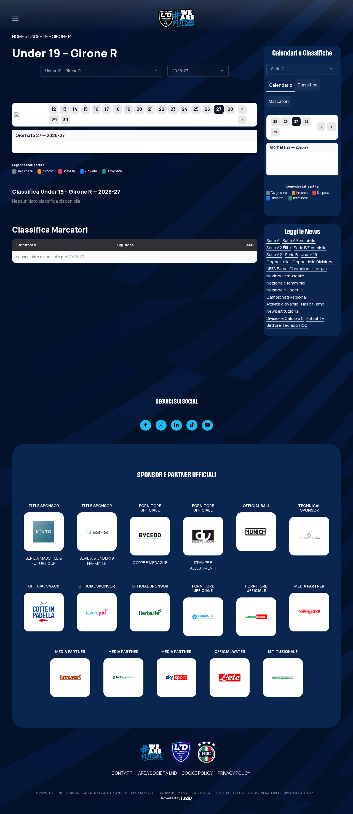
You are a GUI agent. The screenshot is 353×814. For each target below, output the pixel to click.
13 (64, 109)
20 (139, 109)
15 (85, 109)
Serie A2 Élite (278, 248)
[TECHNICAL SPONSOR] (309, 536)
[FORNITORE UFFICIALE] (150, 536)
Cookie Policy (197, 773)
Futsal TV (315, 318)
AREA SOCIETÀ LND (157, 773)
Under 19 (309, 254)
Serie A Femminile (298, 240)
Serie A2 (274, 254)
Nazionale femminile (285, 283)
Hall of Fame (312, 304)
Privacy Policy (234, 773)
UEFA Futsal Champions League (296, 269)
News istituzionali (283, 311)
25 (196, 109)
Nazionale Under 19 (284, 290)
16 (96, 109)
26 (207, 109)
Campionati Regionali (286, 297)
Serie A (273, 240)
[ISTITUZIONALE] (283, 677)
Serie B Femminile (310, 248)
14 (75, 109)
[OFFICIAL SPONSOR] (97, 612)
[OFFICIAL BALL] (256, 531)
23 (173, 109)
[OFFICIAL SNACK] (44, 612)
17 (107, 109)
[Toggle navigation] (15, 19)
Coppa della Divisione (313, 262)
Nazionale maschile (285, 276)
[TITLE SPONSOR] (44, 531)
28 (230, 109)
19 (128, 109)
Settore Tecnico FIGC (286, 325)
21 (150, 109)
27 (218, 109)
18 (117, 109)
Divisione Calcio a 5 (285, 318)
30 (65, 120)
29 (54, 120)
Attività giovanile (282, 304)
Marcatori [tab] (279, 101)
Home (18, 36)
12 (53, 109)
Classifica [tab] (307, 85)
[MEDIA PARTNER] (309, 612)
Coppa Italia (278, 262)
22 (161, 109)
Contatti (122, 773)
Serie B (291, 254)
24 (184, 109)
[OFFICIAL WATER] (230, 677)
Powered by (171, 798)
